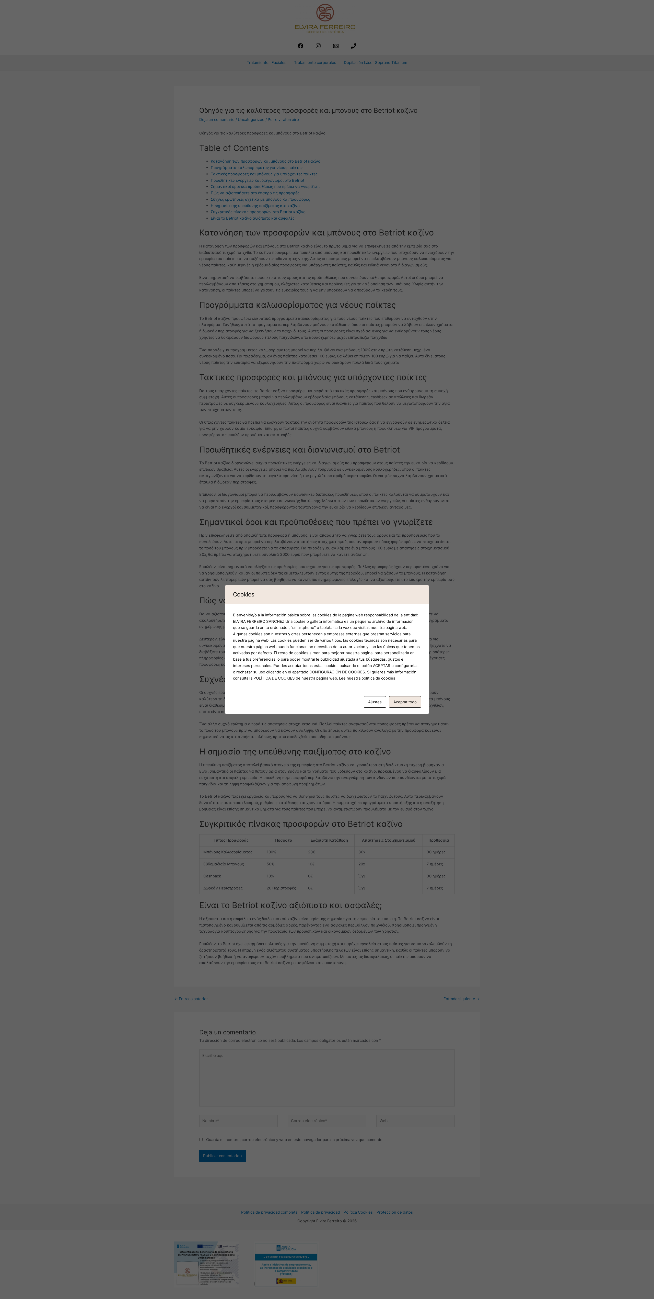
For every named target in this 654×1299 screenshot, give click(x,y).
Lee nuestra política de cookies (367, 678)
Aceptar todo (405, 701)
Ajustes (375, 701)
